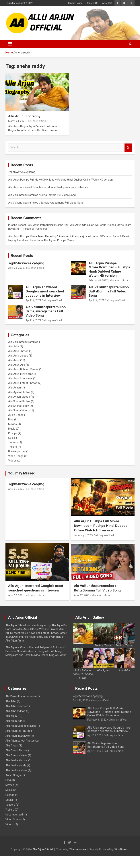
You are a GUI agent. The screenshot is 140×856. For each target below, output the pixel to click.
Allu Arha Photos (18, 351)
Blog (10, 419)
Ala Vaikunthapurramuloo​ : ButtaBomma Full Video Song (42, 195)
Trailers (12, 447)
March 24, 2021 (17, 121)
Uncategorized (17, 451)
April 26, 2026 (16, 267)
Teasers (13, 442)
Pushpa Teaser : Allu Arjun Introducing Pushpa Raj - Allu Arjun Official (49, 225)
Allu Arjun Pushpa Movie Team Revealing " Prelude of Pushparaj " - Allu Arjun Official (58, 236)
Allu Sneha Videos (19, 410)
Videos (12, 460)
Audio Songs (16, 415)
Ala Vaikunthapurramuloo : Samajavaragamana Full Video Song (45, 202)
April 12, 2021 (33, 300)
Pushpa (12, 433)
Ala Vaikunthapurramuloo (23, 342)
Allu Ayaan (14, 387)
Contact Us (92, 3)
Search (128, 147)
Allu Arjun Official (42, 849)
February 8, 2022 (98, 280)
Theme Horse (77, 849)
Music (11, 428)
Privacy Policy (75, 3)
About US (107, 3)
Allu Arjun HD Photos (20, 374)
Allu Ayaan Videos (19, 396)
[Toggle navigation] (10, 44)
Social (11, 437)
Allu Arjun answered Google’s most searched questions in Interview (48, 187)
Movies (12, 424)
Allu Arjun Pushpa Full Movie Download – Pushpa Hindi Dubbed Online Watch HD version (60, 179)
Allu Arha (13, 346)
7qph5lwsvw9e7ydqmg (21, 172)
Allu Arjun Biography (24, 116)
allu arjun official (37, 121)
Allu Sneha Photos (19, 401)
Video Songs (16, 456)
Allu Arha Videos (18, 355)
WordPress (121, 849)
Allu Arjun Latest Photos (22, 383)
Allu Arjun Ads (16, 364)
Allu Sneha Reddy (18, 405)
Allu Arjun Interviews (20, 378)
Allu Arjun (14, 360)
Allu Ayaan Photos (19, 392)
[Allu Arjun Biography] (37, 92)
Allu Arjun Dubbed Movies (23, 369)
